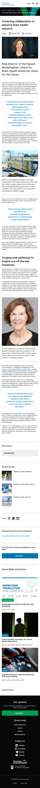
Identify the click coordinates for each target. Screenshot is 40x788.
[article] (20, 594)
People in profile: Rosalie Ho (23, 472)
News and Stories (22, 10)
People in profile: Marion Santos (24, 484)
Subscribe (19, 556)
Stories (4, 33)
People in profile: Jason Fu (22, 497)
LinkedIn (22, 745)
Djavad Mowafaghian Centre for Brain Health (15, 536)
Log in (29, 3)
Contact (15, 783)
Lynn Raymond (9, 453)
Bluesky (21, 752)
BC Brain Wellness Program (21, 413)
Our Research (11, 10)
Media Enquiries (20, 734)
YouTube (21, 755)
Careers (20, 728)
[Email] (18, 518)
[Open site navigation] (37, 3)
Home (3, 10)
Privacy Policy (23, 783)
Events (20, 731)
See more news (7, 690)
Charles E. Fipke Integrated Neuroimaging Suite (16, 369)
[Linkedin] (13, 518)
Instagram (21, 749)
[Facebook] (9, 518)
